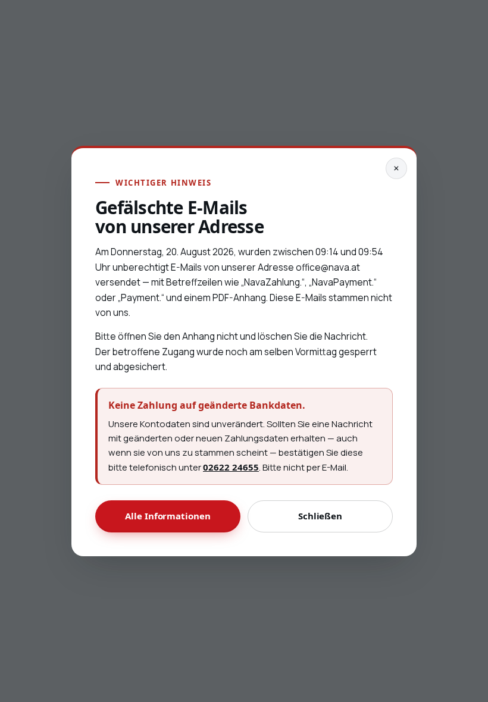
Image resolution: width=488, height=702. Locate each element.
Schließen (320, 516)
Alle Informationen (168, 516)
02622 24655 (232, 467)
